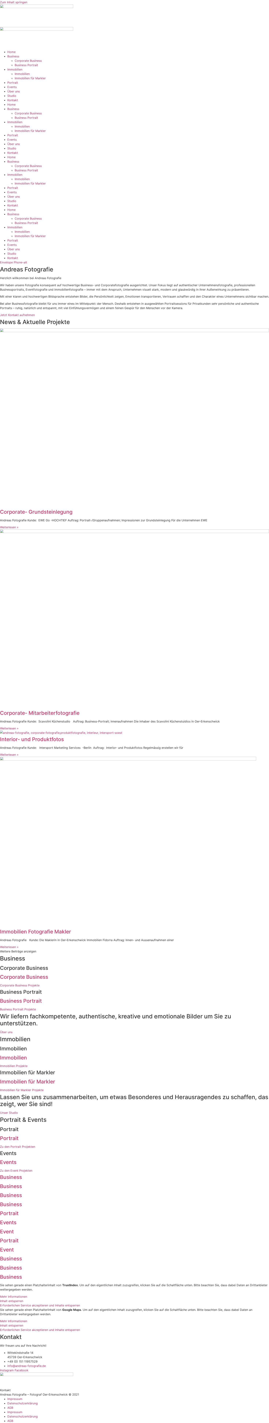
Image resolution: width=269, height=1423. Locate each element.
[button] (18, 951)
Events (12, 87)
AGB (10, 1407)
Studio (11, 96)
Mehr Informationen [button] (13, 1296)
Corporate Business (28, 60)
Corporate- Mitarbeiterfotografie (39, 713)
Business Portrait (26, 65)
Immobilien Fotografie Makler (35, 932)
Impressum (14, 1399)
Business (13, 56)
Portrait (12, 82)
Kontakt (12, 100)
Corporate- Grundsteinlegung (36, 512)
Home (11, 52)
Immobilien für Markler (30, 78)
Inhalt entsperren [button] (11, 1301)
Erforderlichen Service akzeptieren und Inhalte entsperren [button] (40, 1305)
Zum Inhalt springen (13, 2)
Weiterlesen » (9, 527)
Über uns (13, 91)
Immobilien (14, 69)
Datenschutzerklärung (22, 1403)
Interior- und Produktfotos (32, 739)
